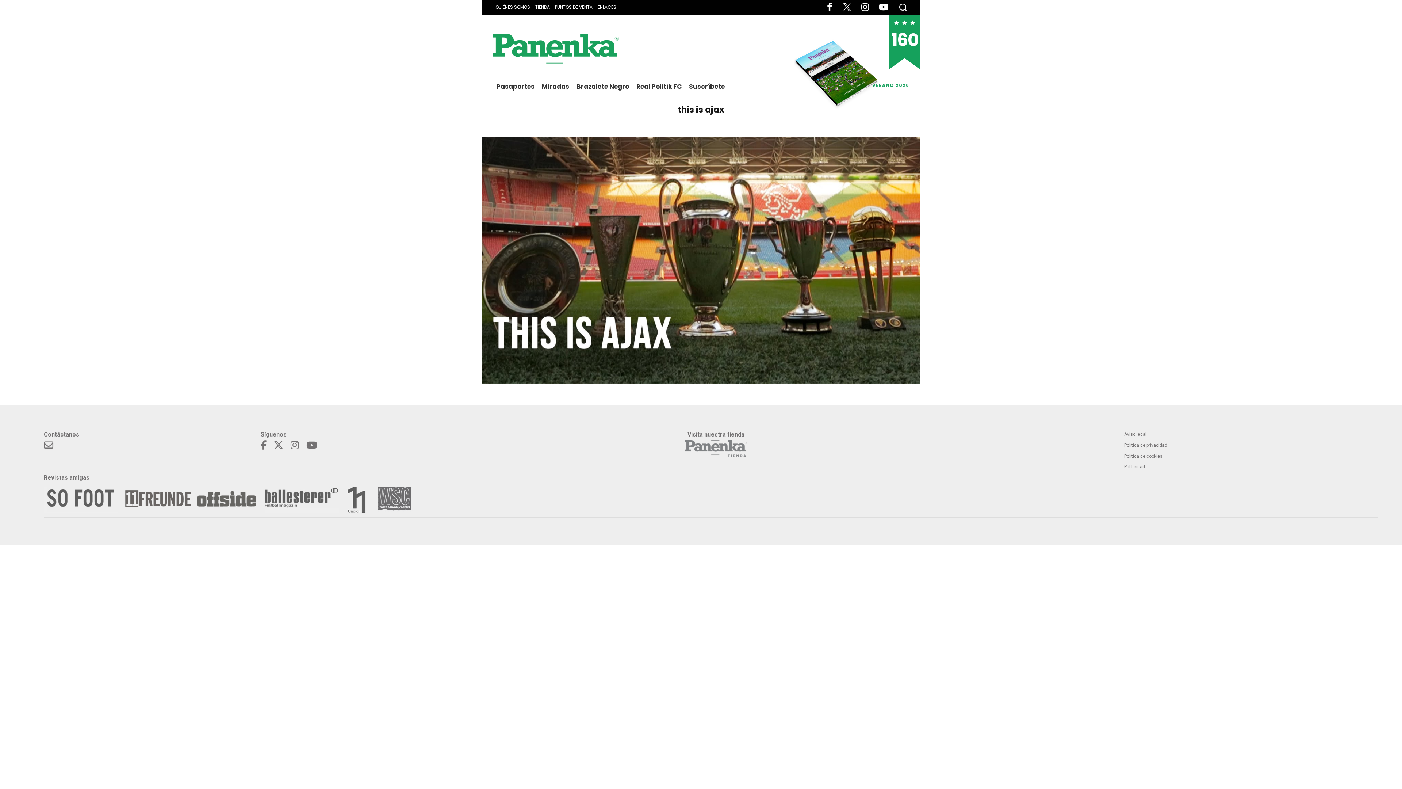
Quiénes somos (512, 7)
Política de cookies (1143, 456)
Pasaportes (516, 86)
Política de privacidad (1145, 445)
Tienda (542, 7)
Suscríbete (707, 86)
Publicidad (1134, 466)
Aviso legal (1135, 434)
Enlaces (607, 7)
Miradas (555, 86)
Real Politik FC (659, 86)
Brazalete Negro (602, 86)
